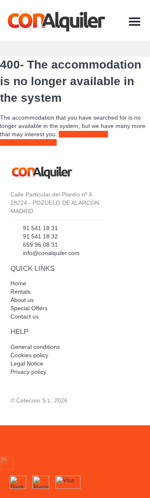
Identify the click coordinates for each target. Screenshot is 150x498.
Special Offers (29, 308)
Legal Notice (26, 363)
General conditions (35, 346)
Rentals (20, 291)
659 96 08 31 (40, 244)
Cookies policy (29, 355)
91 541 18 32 (40, 236)
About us (22, 300)
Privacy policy (28, 371)
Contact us (24, 316)
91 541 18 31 (40, 228)
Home (18, 283)
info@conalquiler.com (51, 253)
